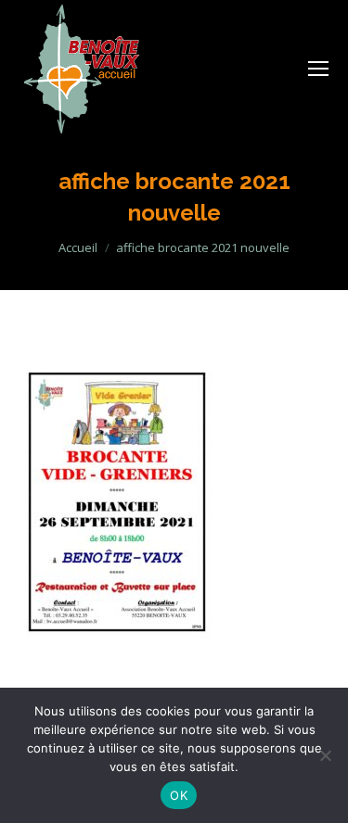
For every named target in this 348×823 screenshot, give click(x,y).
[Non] (325, 755)
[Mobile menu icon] (318, 68)
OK (178, 795)
